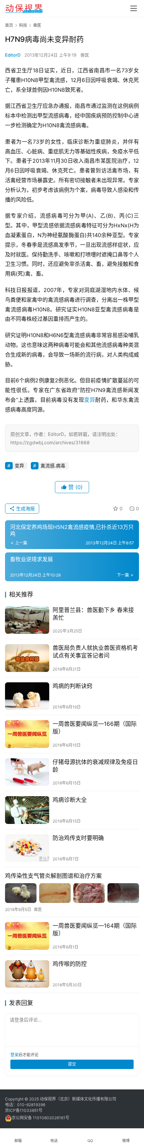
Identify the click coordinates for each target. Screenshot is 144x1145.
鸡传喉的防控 (70, 964)
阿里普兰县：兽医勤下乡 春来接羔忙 (93, 614)
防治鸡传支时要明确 (78, 838)
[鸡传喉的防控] (27, 974)
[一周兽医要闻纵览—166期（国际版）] (27, 734)
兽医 (84, 55)
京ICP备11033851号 (24, 1110)
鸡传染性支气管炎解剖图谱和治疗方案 (53, 875)
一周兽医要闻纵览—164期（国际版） (95, 929)
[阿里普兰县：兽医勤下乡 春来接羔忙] (27, 620)
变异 (89, 399)
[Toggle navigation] (134, 8)
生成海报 (25, 508)
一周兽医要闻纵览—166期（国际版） (95, 727)
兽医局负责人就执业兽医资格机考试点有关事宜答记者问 (95, 651)
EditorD (12, 55)
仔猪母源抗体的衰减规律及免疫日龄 (95, 766)
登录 (14, 1054)
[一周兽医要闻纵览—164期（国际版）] (27, 936)
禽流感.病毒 (53, 465)
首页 (9, 25)
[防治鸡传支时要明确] (27, 848)
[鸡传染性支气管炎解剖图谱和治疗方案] (72, 893)
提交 (72, 1064)
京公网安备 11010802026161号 (40, 1117)
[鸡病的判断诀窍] (27, 696)
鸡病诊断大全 (70, 799)
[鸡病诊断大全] (27, 810)
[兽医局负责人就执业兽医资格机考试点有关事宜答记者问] (27, 658)
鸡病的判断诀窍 (72, 686)
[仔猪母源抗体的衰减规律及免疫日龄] (27, 772)
